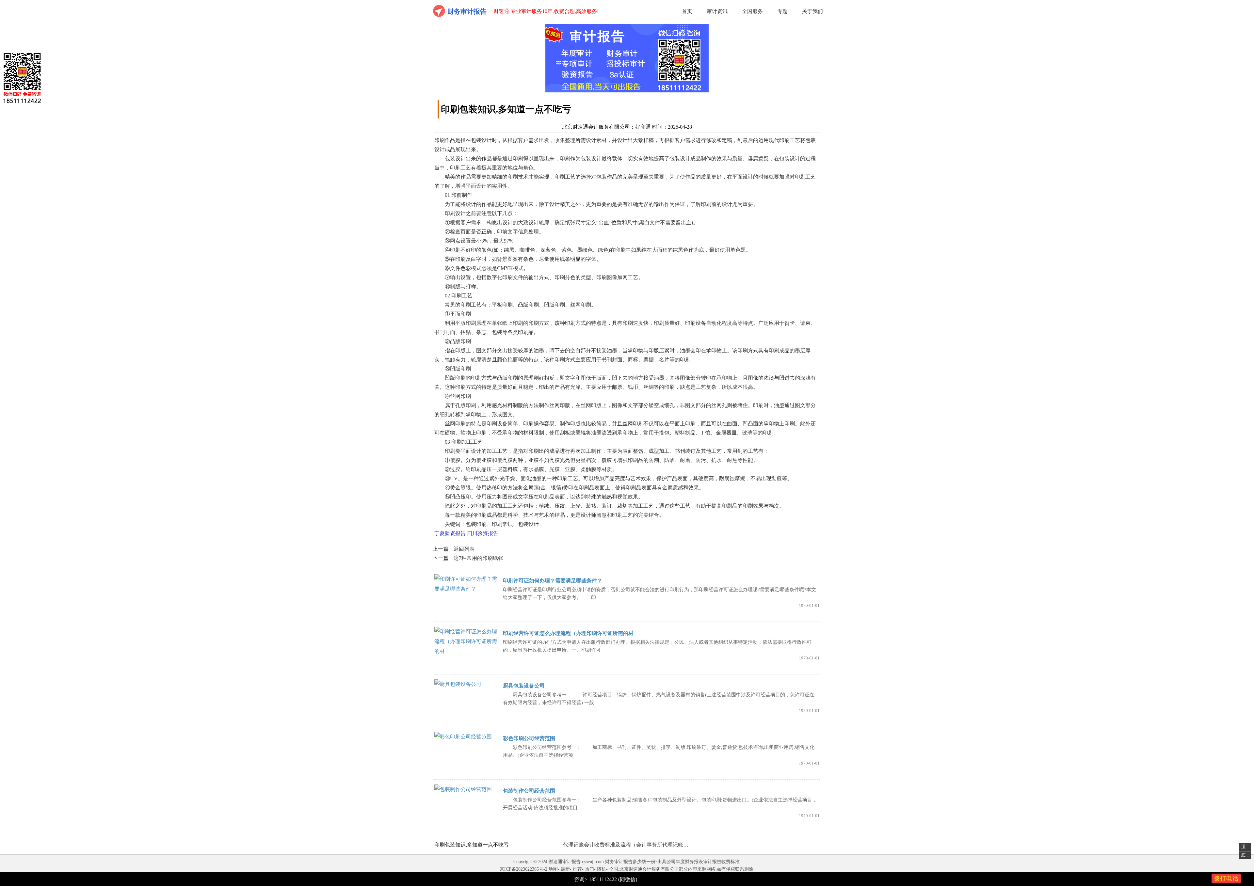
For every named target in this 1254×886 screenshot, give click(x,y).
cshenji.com (593, 861)
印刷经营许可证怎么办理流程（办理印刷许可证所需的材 (568, 633)
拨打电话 (1226, 878)
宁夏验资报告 (450, 533)
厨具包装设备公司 (524, 685)
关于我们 (812, 11)
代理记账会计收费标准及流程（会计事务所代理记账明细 (628, 844)
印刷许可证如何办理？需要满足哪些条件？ (552, 580)
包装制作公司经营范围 (529, 791)
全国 (613, 869)
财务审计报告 (467, 11)
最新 (565, 869)
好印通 (643, 127)
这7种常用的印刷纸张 (478, 558)
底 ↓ (1245, 855)
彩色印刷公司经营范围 (529, 738)
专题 (782, 11)
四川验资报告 (482, 533)
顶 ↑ (1245, 846)
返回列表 (464, 549)
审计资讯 (717, 11)
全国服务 (752, 11)
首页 (687, 11)
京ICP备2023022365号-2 (523, 869)
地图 (553, 869)
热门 (589, 869)
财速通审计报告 (565, 861)
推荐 (577, 869)
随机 (601, 869)
